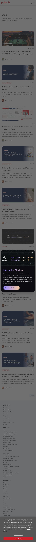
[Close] (32, 252)
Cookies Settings (18, 535)
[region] (18, 529)
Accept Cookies (18, 539)
